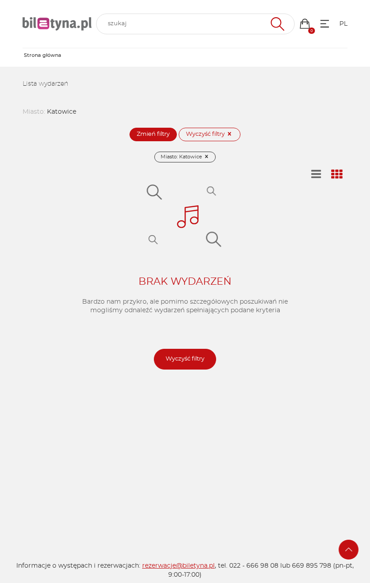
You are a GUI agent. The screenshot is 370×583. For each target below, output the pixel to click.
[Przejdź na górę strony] (348, 549)
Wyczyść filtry (206, 134)
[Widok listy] (316, 174)
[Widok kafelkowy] (337, 174)
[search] (195, 24)
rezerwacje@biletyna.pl (178, 566)
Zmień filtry (153, 134)
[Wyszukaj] (276, 24)
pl (343, 24)
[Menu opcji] (324, 23)
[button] (304, 23)
